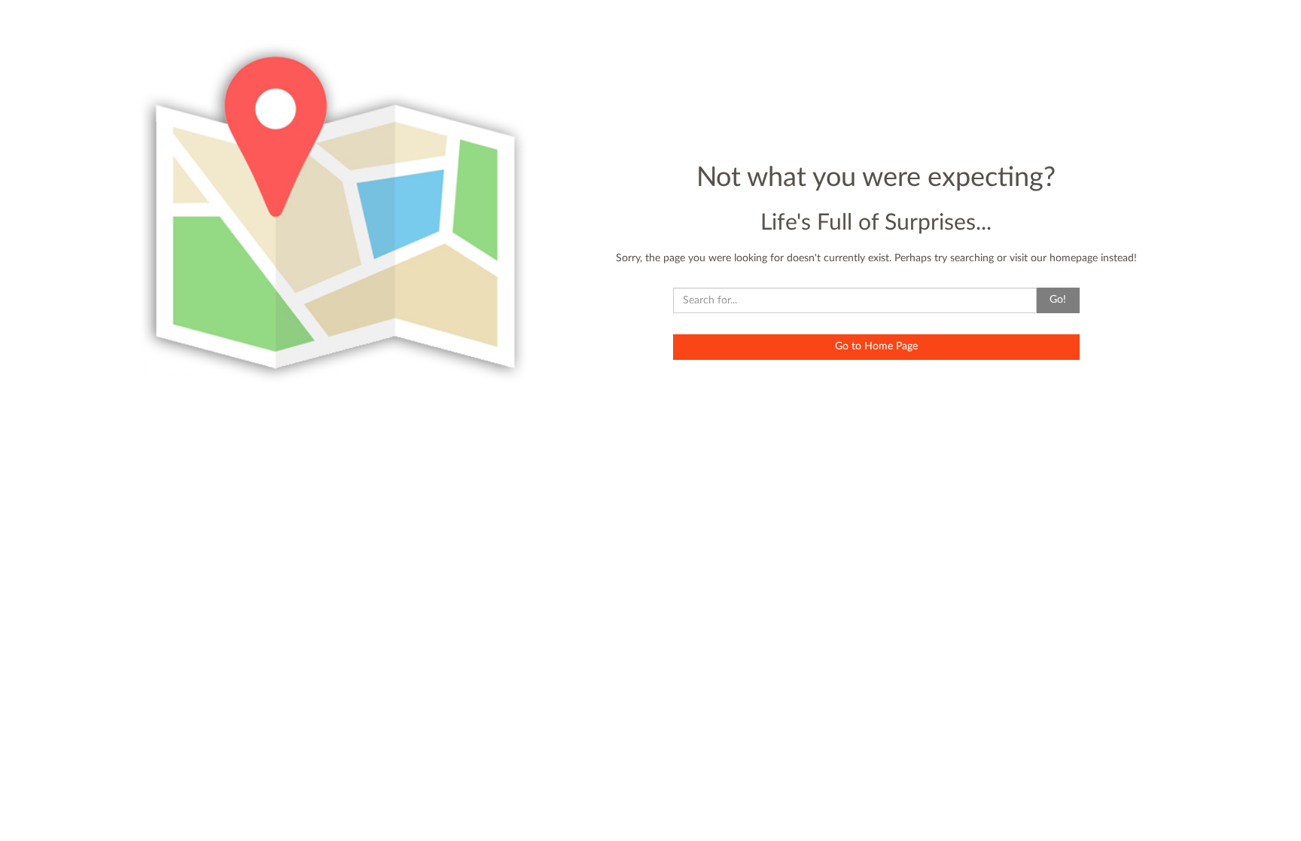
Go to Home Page (876, 346)
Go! (1058, 299)
